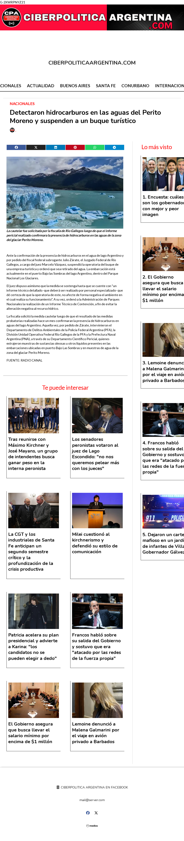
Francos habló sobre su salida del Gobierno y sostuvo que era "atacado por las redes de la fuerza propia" (96, 647)
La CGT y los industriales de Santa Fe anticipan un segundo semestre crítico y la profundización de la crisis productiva (31, 551)
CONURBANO (135, 85)
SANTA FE (106, 85)
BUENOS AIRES (75, 85)
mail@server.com (92, 800)
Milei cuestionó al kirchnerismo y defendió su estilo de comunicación (95, 543)
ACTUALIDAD (40, 85)
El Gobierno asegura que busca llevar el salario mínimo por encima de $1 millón (30, 733)
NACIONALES (22, 103)
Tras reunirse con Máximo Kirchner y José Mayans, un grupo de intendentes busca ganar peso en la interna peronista (33, 454)
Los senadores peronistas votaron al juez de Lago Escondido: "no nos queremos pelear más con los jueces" (95, 454)
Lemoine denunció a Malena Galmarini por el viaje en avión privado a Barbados (95, 733)
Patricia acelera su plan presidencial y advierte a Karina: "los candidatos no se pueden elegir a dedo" (33, 647)
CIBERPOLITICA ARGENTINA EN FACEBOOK (94, 787)
